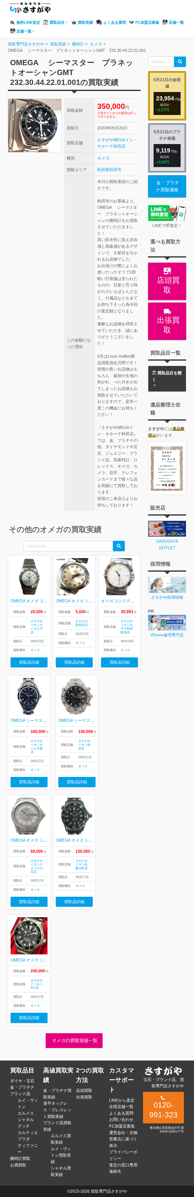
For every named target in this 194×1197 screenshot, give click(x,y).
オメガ (103, 158)
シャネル (26, 1119)
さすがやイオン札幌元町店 (82, 864)
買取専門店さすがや (109, 1191)
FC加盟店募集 (122, 1126)
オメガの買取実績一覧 (74, 1040)
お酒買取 (18, 1165)
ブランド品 (20, 1094)
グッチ (24, 1126)
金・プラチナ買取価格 (167, 186)
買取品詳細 (29, 662)
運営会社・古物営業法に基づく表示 (123, 1139)
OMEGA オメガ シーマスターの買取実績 (47, 960)
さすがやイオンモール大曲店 (37, 746)
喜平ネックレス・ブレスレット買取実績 (57, 1109)
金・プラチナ (22, 1087)
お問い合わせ (121, 1119)
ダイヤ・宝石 (22, 1081)
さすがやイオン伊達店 (84, 744)
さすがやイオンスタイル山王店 (37, 866)
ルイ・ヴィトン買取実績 (61, 1155)
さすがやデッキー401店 (37, 984)
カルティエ (28, 1133)
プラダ (24, 1139)
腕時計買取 (20, 1158)
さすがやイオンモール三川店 (37, 626)
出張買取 (167, 325)
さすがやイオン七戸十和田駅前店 (127, 626)
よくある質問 (121, 1113)
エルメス (26, 1113)
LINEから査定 (121, 1100)
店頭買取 (167, 285)
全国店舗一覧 (121, 1106)
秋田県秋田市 (109, 170)
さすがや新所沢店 (82, 623)
